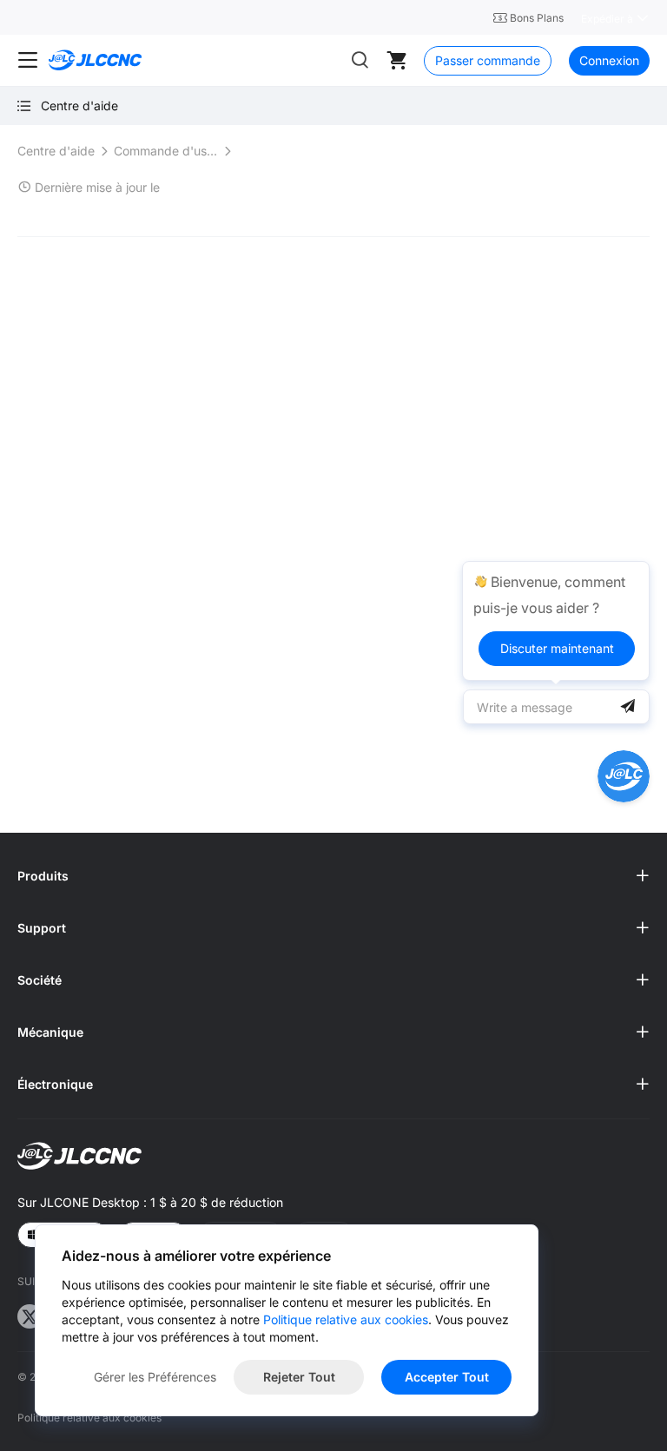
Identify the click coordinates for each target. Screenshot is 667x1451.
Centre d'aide (56, 150)
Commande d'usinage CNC (166, 150)
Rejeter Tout (299, 1376)
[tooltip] (556, 621)
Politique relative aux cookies (89, 1417)
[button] (333, 876)
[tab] (333, 876)
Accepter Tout (447, 1376)
